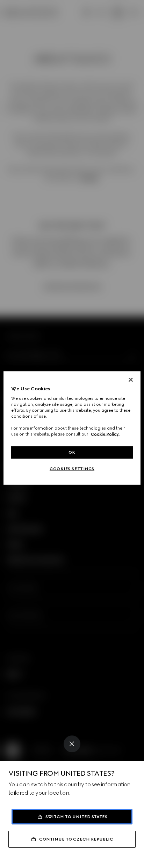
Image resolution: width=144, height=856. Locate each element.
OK (72, 452)
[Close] (72, 743)
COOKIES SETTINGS (72, 468)
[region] (71, 428)
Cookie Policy (105, 434)
